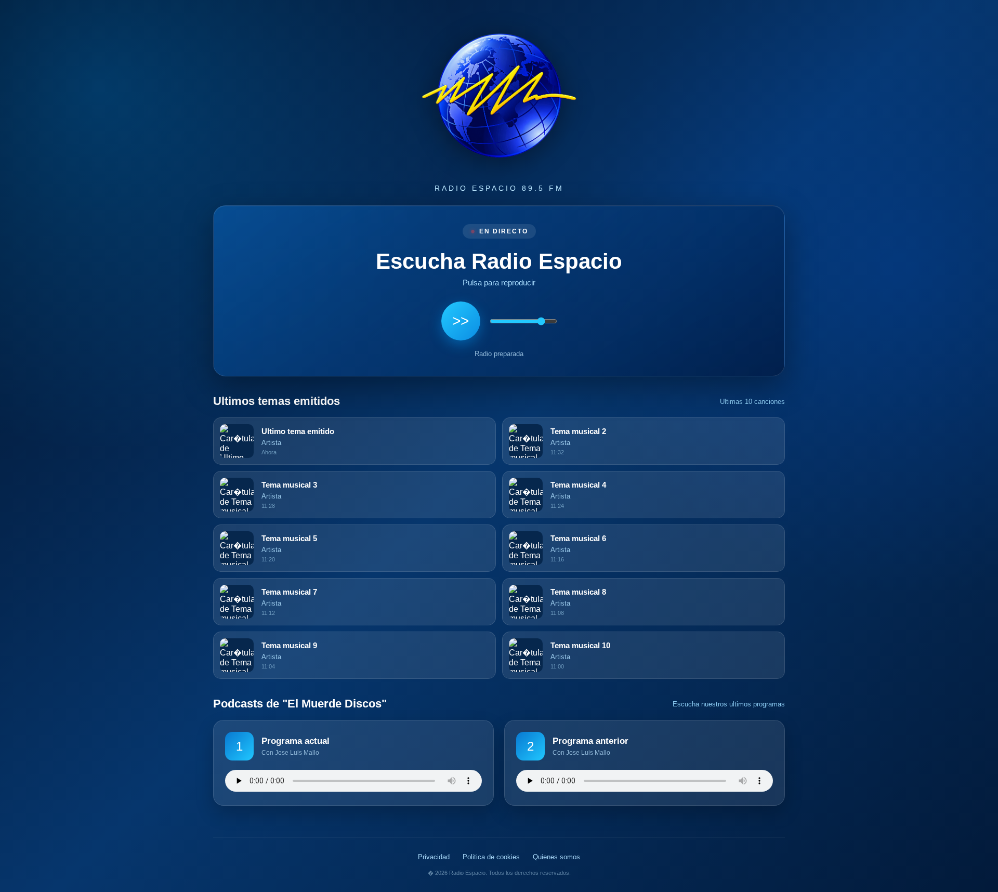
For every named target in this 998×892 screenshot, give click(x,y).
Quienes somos (556, 857)
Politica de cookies (491, 857)
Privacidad (434, 857)
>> (460, 321)
